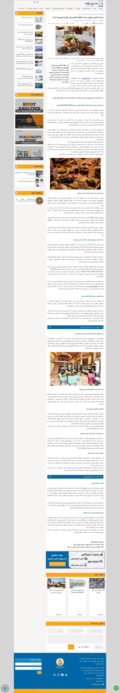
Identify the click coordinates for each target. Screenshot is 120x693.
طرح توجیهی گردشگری (87, 327)
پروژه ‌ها (78, 8)
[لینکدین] (66, 675)
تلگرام (91, 23)
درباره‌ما (41, 8)
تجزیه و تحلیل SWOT (96, 218)
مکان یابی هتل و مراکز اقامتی (98, 591)
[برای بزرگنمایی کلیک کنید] (75, 41)
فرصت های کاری (31, 8)
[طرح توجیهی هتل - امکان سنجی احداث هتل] (56, 583)
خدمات (94, 8)
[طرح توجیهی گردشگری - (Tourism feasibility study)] (77, 583)
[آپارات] (54, 675)
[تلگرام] (62, 675)
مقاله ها (39, 13)
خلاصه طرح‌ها (86, 8)
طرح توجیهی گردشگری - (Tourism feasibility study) (77, 592)
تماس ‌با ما (22, 8)
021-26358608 (57, 564)
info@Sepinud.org (97, 684)
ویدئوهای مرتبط (36, 94)
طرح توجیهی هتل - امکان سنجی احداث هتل (56, 591)
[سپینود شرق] (94, 4)
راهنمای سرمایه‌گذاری (58, 8)
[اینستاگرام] (58, 675)
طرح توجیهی (86, 78)
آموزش (48, 8)
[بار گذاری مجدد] (79, 647)
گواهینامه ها (69, 8)
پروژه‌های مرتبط (36, 193)
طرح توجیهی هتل (88, 477)
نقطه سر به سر (93, 286)
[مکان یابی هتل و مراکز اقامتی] (98, 583)
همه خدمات (38, 166)
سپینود (101, 8)
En (34, 2)
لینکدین (85, 23)
